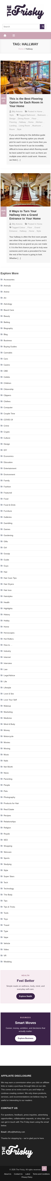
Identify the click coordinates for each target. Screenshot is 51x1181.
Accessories (9, 279)
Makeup (7, 706)
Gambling (8, 523)
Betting (7, 322)
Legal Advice (9, 675)
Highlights (8, 608)
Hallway (22, 122)
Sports (6, 858)
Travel (6, 925)
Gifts (6, 541)
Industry (7, 651)
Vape (6, 937)
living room (24, 125)
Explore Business (25, 1038)
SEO (6, 840)
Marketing (8, 712)
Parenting (8, 779)
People (7, 785)
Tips (5, 901)
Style (11, 115)
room (12, 129)
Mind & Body (9, 724)
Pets (6, 791)
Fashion (7, 486)
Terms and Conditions (41, 1174)
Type (6, 931)
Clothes (7, 401)
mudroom (36, 125)
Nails (6, 761)
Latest (27, 1174)
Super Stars (9, 876)
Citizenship (8, 389)
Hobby (6, 620)
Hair (5, 572)
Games (7, 529)
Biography (8, 328)
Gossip (7, 553)
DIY (5, 450)
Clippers (7, 395)
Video (6, 949)
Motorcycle (8, 736)
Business (8, 340)
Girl (5, 547)
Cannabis (8, 353)
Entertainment (10, 468)
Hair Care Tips (10, 578)
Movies (7, 742)
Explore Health (25, 996)
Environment (9, 474)
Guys (6, 566)
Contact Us (18, 1174)
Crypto (7, 432)
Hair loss (7, 590)
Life (5, 681)
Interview (8, 663)
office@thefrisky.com (16, 1132)
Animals (7, 286)
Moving (7, 748)
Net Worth (8, 767)
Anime (6, 292)
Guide (6, 560)
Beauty (7, 316)
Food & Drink (9, 505)
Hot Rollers (9, 639)
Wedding (8, 961)
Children (7, 383)
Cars (6, 359)
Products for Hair (11, 803)
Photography (9, 797)
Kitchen (39, 122)
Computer (8, 407)
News (6, 773)
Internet (7, 657)
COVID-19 (8, 419)
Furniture (8, 511)
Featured (8, 493)
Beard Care (9, 310)
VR (5, 955)
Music (6, 754)
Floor (34, 118)
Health (6, 602)
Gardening (8, 535)
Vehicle (7, 943)
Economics (8, 456)
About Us (7, 1174)
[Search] (42, 26)
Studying (7, 864)
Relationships (10, 821)
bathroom (30, 115)
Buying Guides (10, 346)
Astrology (8, 304)
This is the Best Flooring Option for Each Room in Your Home (26, 102)
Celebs (7, 377)
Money (7, 730)
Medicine (8, 718)
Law (5, 669)
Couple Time (9, 413)
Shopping (8, 846)
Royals (7, 834)
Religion (7, 828)
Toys (6, 919)
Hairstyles (8, 596)
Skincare (7, 852)
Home (39, 111)
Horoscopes (9, 633)
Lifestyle (7, 687)
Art (5, 298)
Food (6, 499)
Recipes (7, 815)
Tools (6, 913)
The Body (8, 895)
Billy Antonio (17, 111)
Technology (9, 888)
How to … (8, 645)
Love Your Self (10, 700)
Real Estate (9, 809)
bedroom (42, 115)
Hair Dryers (9, 584)
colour (22, 227)
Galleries (8, 517)
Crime (6, 426)
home (31, 122)
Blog (6, 334)
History (7, 614)
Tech (6, 882)
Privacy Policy (27, 1177)
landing (13, 125)
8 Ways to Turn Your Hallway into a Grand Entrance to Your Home (25, 215)
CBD (6, 371)
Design (12, 118)
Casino (7, 365)
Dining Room (23, 118)
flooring (13, 122)
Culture (7, 438)
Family (7, 480)
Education (8, 462)
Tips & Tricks (9, 907)
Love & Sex (9, 694)
